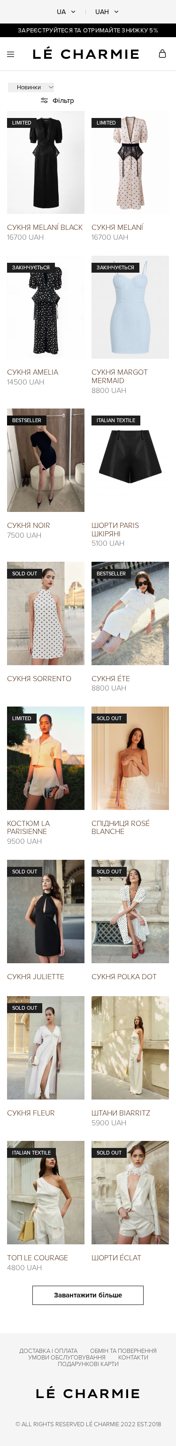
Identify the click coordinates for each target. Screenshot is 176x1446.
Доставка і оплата (48, 1350)
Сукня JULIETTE (35, 976)
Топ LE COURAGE (37, 1257)
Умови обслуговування (67, 1357)
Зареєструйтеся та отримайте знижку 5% (88, 30)
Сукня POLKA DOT (124, 976)
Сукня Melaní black (45, 227)
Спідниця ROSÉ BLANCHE (121, 827)
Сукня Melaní (117, 227)
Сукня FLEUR (31, 1113)
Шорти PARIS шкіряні (115, 529)
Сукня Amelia (32, 372)
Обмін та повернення (123, 1350)
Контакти (133, 1357)
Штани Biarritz (121, 1113)
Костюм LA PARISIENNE (28, 827)
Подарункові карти (88, 1364)
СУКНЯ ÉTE (111, 678)
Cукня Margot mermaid (120, 376)
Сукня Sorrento (39, 678)
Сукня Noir (28, 525)
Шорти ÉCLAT (116, 1257)
